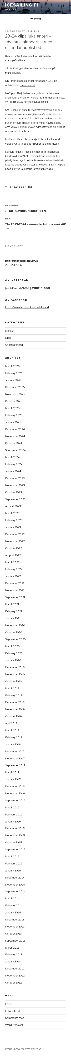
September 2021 (15, 597)
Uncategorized (21, 187)
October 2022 (13, 548)
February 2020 (14, 653)
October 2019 (13, 681)
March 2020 (12, 646)
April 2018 (11, 723)
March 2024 (12, 457)
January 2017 (13, 779)
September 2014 (15, 891)
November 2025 (15, 394)
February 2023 (13, 520)
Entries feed (12, 1011)
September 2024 (15, 450)
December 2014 (15, 877)
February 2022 (13, 569)
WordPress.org (14, 1025)
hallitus (32, 31)
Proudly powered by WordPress (23, 1048)
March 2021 (12, 604)
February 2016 (13, 814)
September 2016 (15, 800)
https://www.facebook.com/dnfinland (27, 307)
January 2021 (13, 618)
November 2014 (15, 884)
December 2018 (15, 702)
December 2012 (14, 968)
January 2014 (13, 912)
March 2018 (12, 730)
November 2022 (15, 541)
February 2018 (13, 737)
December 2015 (15, 828)
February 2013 (13, 954)
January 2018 (13, 744)
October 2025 (13, 401)
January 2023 (13, 527)
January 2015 (13, 870)
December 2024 (15, 429)
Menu (37, 18)
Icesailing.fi (21, 5)
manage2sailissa (15, 60)
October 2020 (13, 632)
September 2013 (15, 940)
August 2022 (13, 555)
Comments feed (14, 1017)
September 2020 (15, 639)
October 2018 (13, 716)
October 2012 (13, 982)
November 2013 (15, 926)
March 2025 (12, 408)
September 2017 (15, 765)
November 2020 (15, 625)
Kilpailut (9, 330)
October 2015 (13, 842)
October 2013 (13, 933)
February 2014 (13, 905)
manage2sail (12, 72)
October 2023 (13, 492)
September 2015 (15, 849)
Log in (8, 1004)
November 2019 (15, 674)
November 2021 (15, 590)
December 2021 (14, 583)
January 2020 (13, 660)
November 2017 (15, 758)
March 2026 (12, 366)
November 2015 (15, 835)
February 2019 (13, 695)
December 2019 (15, 667)
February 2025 (14, 415)
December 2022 (15, 534)
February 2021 (13, 611)
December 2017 (14, 751)
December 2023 (15, 478)
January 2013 (13, 961)
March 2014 (12, 898)
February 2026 (14, 373)
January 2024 (13, 471)
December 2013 (14, 919)
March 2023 (12, 513)
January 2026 (13, 380)
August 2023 (13, 506)
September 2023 (15, 499)
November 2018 (15, 709)
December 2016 (15, 786)
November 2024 (15, 436)
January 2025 (13, 422)
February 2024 (14, 464)
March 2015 (12, 856)
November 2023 (15, 485)
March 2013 (12, 947)
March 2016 (12, 807)
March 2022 (12, 562)
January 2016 (13, 821)
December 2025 (15, 387)
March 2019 (12, 688)
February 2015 (13, 863)
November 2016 (15, 793)
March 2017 (12, 772)
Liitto (8, 337)
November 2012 (15, 975)
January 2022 (13, 576)
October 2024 (13, 443)
